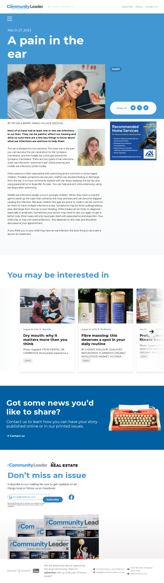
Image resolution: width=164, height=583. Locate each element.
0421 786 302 (118, 569)
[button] (61, 6)
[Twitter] (146, 108)
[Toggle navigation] (9, 18)
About (138, 6)
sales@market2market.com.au (110, 572)
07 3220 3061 (102, 569)
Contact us (151, 6)
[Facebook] (140, 108)
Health (116, 69)
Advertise (127, 6)
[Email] (132, 108)
